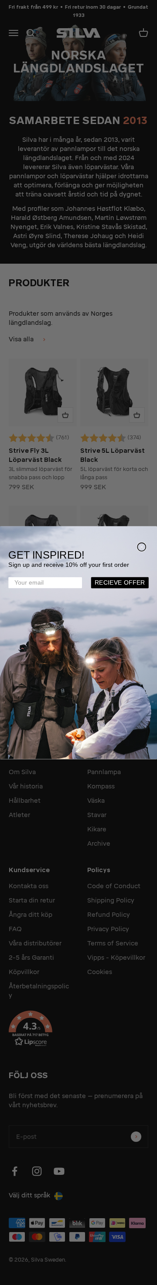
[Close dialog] (141, 547)
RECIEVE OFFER (120, 582)
